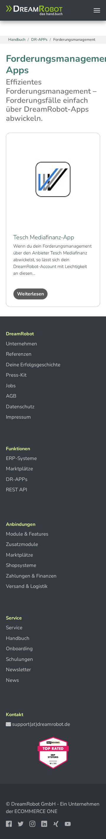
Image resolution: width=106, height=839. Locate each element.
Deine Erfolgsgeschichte (33, 364)
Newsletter (18, 669)
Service (14, 627)
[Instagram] (33, 823)
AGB (11, 396)
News (12, 680)
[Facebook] (9, 823)
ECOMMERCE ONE (35, 811)
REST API (16, 489)
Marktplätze (19, 468)
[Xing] (56, 823)
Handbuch (17, 638)
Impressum (18, 417)
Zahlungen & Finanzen (31, 576)
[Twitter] (21, 823)
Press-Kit (16, 375)
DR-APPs (16, 479)
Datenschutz (20, 406)
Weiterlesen (30, 294)
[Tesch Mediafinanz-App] (53, 179)
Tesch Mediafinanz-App (43, 237)
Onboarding (19, 648)
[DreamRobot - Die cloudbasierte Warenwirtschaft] (34, 10)
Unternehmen (21, 343)
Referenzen (19, 354)
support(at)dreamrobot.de (41, 724)
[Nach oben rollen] (89, 815)
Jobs (11, 385)
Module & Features (27, 534)
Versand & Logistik (27, 586)
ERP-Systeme (21, 458)
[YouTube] (68, 823)
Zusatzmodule (22, 544)
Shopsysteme (21, 565)
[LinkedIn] (44, 823)
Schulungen (19, 659)
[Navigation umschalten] (97, 10)
